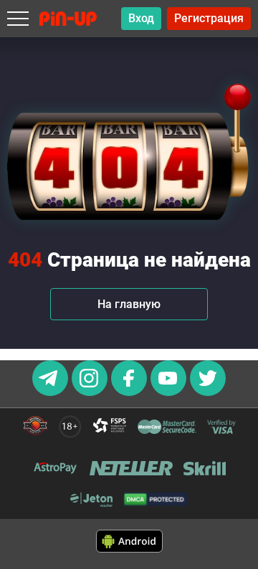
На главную (129, 304)
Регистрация (209, 18)
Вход (141, 18)
